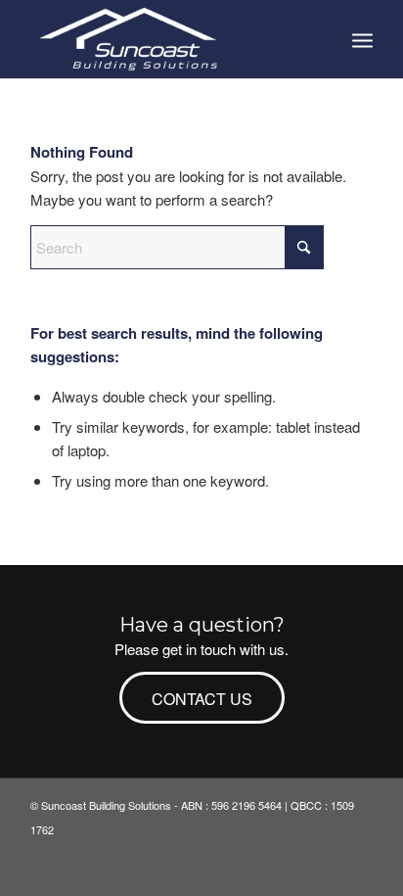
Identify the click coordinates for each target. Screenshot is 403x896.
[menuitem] (362, 39)
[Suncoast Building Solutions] (167, 39)
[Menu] (362, 39)
